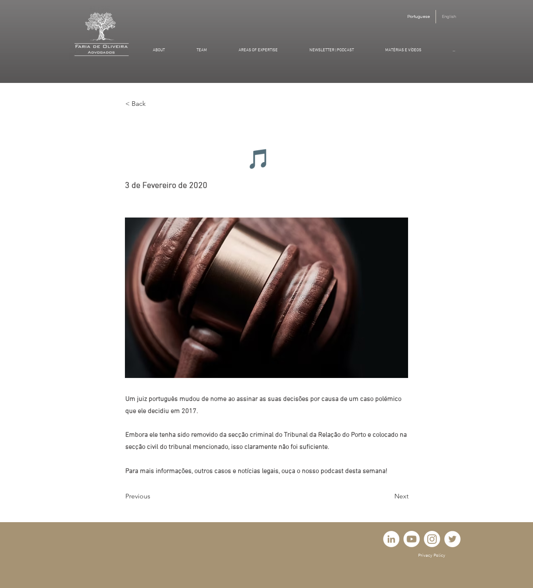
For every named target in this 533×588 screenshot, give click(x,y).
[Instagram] (432, 539)
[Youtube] (411, 539)
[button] (152, 103)
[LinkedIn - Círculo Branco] (391, 539)
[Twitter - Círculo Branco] (452, 539)
